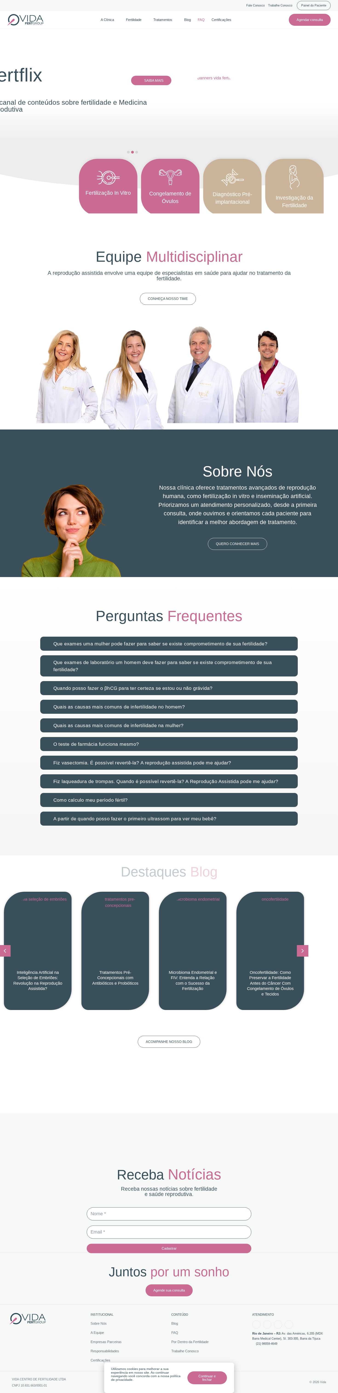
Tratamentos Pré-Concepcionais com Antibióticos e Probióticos (38, 978)
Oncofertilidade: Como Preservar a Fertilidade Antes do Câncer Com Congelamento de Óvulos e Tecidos (192, 983)
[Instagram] (267, 1324)
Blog (187, 20)
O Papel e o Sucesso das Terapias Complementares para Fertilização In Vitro (270, 978)
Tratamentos (162, 20)
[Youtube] (278, 1324)
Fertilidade (133, 20)
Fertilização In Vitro (108, 193)
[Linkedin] (289, 1324)
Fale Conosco (255, 5)
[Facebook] (256, 1324)
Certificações (221, 20)
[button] (302, 951)
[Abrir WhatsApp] (326, 1381)
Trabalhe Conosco (280, 5)
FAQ (201, 20)
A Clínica (107, 20)
